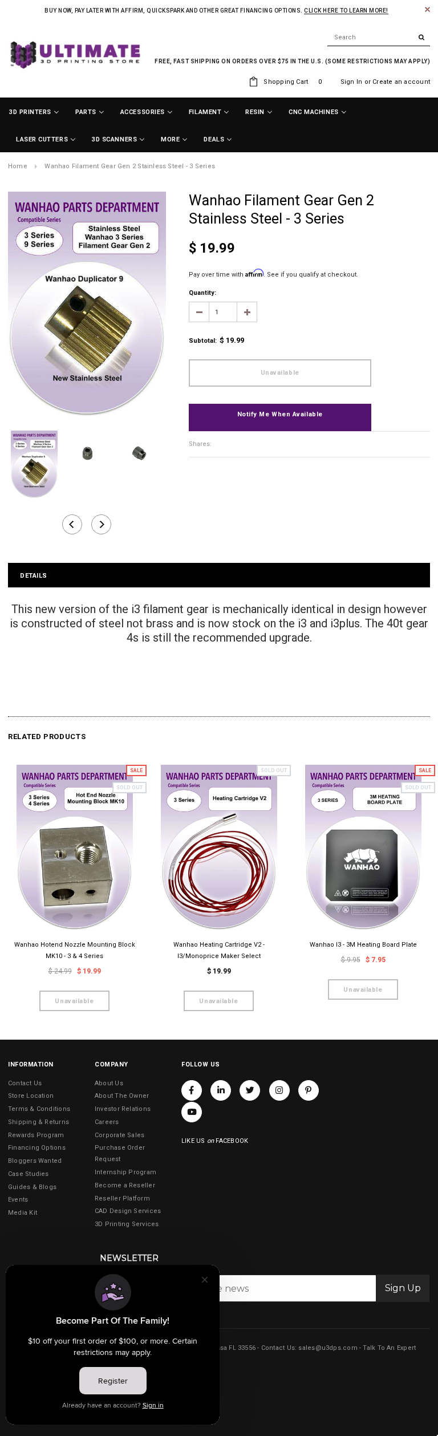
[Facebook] (191, 1090)
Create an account (401, 82)
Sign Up (403, 1288)
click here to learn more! (346, 10)
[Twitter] (250, 1090)
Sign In (351, 82)
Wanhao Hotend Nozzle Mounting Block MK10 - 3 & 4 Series (74, 950)
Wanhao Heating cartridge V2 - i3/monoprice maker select (219, 950)
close (427, 9)
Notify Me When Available (280, 414)
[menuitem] (34, 112)
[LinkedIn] (220, 1090)
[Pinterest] (308, 1090)
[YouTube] (191, 1112)
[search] (378, 37)
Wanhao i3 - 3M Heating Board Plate (363, 944)
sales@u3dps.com (327, 1348)
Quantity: (202, 293)
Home (17, 166)
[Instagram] (279, 1090)
